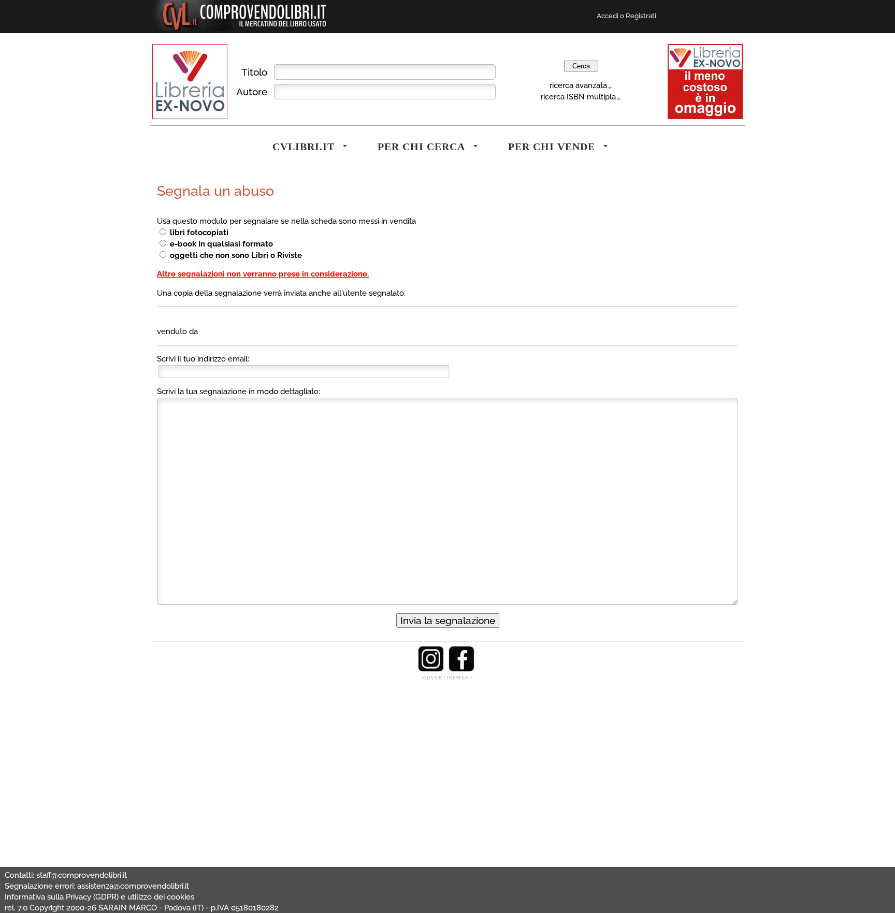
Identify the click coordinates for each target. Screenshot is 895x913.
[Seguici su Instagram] (431, 669)
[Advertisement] (447, 754)
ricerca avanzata (578, 85)
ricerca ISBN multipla (578, 96)
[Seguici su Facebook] (461, 669)
